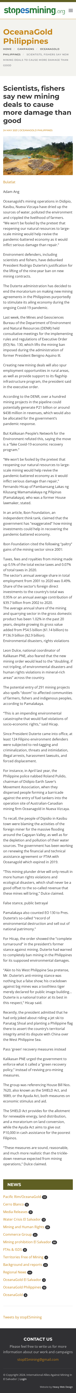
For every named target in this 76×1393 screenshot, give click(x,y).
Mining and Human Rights (26, 1227)
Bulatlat (9, 182)
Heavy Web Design (63, 1386)
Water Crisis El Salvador (24, 1219)
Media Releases (17, 1212)
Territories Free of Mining (25, 1257)
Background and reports (25, 1264)
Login (23, 1379)
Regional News (17, 1272)
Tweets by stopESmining (22, 1317)
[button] (71, 10)
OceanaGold (14, 1294)
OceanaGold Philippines (36, 130)
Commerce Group (20, 1234)
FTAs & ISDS (14, 1249)
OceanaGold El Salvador (24, 1279)
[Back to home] (34, 10)
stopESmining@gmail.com (38, 1359)
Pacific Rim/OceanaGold (24, 1196)
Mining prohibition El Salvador (29, 1242)
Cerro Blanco (15, 1204)
